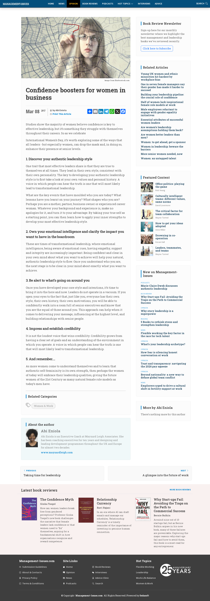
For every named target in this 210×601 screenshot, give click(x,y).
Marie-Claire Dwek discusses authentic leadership (159, 287)
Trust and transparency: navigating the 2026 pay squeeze (163, 365)
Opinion (73, 3)
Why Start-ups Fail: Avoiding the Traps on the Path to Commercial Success (162, 299)
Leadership (142, 572)
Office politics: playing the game (169, 185)
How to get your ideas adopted (169, 225)
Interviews (144, 3)
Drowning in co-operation (165, 237)
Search (99, 583)
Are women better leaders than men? (160, 136)
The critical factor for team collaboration (169, 212)
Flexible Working (145, 567)
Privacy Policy (29, 578)
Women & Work (43, 405)
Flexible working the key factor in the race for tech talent (162, 335)
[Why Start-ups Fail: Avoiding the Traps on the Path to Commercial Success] (144, 524)
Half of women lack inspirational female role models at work (162, 103)
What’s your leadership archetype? (163, 344)
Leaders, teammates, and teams (168, 249)
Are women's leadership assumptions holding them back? (162, 129)
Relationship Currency (107, 501)
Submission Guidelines (34, 567)
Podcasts (107, 3)
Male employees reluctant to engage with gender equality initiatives (159, 112)
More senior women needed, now (162, 153)
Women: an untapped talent (158, 158)
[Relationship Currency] (87, 517)
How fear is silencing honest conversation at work (159, 354)
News (61, 3)
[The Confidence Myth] (31, 522)
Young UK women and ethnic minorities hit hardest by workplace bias (159, 76)
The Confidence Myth (57, 499)
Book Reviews (89, 3)
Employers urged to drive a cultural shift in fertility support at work (163, 387)
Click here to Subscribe (157, 48)
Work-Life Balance (146, 578)
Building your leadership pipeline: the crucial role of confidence (162, 96)
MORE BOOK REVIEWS (180, 489)
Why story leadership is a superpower (157, 312)
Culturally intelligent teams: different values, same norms (170, 198)
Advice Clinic (102, 578)
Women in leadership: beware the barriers (162, 148)
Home (51, 3)
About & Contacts (32, 572)
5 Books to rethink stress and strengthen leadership (159, 323)
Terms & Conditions (33, 583)
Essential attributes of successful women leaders (162, 121)
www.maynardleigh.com (57, 452)
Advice (158, 3)
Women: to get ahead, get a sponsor (163, 142)
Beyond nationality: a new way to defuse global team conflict (162, 376)
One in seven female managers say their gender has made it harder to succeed (163, 87)
